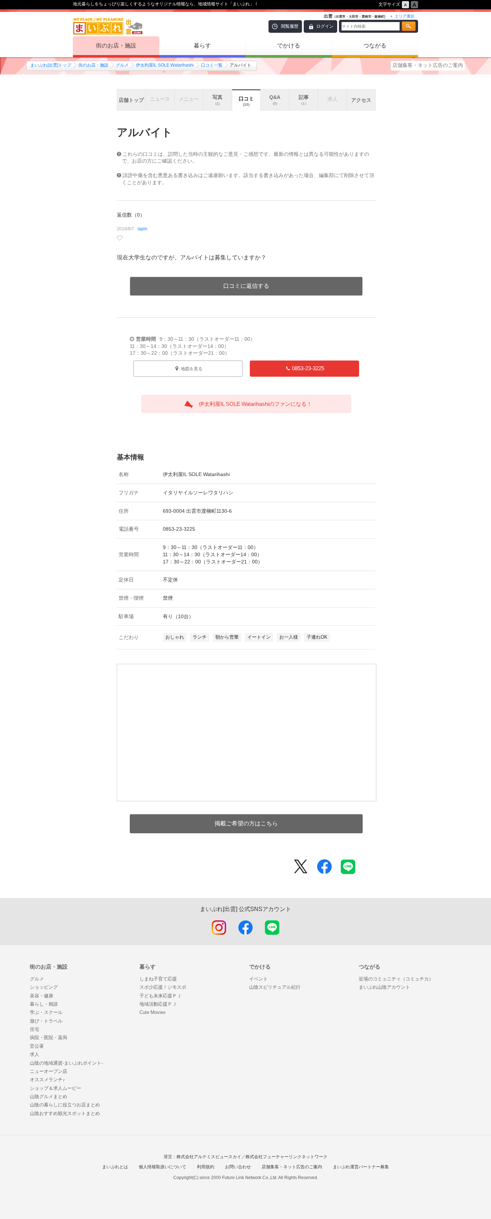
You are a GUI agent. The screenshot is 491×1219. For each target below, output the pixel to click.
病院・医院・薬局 (48, 1037)
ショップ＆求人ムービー (55, 1088)
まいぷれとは (115, 1166)
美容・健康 (41, 995)
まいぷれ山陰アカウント (384, 987)
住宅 (34, 1029)
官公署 (37, 1046)
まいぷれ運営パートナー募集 (361, 1166)
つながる (374, 45)
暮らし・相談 (44, 1004)
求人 (34, 1054)
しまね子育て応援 (158, 979)
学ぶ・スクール (46, 1012)
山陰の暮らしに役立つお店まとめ (65, 1104)
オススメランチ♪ (47, 1079)
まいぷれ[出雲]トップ (50, 65)
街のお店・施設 (116, 45)
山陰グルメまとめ (48, 1096)
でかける (288, 45)
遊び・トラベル (46, 1021)
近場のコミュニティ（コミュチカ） (396, 979)
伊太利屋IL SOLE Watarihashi (165, 65)
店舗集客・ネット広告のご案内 (428, 65)
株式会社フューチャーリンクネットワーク (286, 1156)
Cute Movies (152, 1012)
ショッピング (44, 987)
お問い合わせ (238, 1166)
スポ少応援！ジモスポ (162, 987)
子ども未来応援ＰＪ (160, 995)
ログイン (325, 26)
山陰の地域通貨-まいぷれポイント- (66, 1063)
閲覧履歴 (289, 26)
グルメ (122, 65)
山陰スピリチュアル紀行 (274, 987)
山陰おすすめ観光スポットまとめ (65, 1113)
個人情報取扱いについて (162, 1166)
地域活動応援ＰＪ (158, 1004)
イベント (258, 979)
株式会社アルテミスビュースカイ (208, 1156)
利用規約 (205, 1166)
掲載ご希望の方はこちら (246, 823)
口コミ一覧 (211, 65)
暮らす (202, 45)
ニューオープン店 (48, 1071)
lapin (142, 228)
